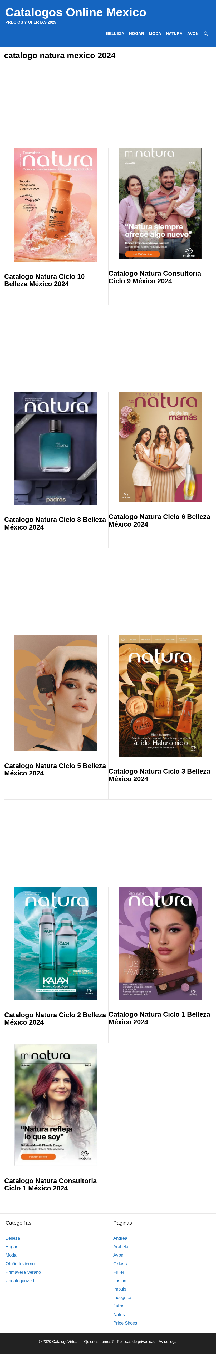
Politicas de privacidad (136, 1341)
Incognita (122, 1297)
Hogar (136, 33)
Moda (155, 33)
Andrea (120, 1238)
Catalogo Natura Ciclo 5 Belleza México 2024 (55, 769)
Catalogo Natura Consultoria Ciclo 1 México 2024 (50, 1184)
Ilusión (119, 1280)
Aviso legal (168, 1341)
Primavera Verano (23, 1272)
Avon (193, 33)
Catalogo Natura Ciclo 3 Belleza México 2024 (159, 775)
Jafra (118, 1305)
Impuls (119, 1289)
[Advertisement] (111, 104)
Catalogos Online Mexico (75, 12)
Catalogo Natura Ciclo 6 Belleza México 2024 (159, 520)
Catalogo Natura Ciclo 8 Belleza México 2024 (55, 523)
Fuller (118, 1272)
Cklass (120, 1263)
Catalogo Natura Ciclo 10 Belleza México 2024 (44, 280)
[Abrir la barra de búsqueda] (206, 34)
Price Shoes (125, 1323)
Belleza (115, 33)
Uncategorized (20, 1280)
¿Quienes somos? (98, 1341)
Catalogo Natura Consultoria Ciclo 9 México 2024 (155, 277)
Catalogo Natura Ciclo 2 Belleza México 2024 (55, 1018)
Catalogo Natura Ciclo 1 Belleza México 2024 (159, 1018)
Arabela (120, 1246)
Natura (174, 33)
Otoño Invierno (20, 1263)
